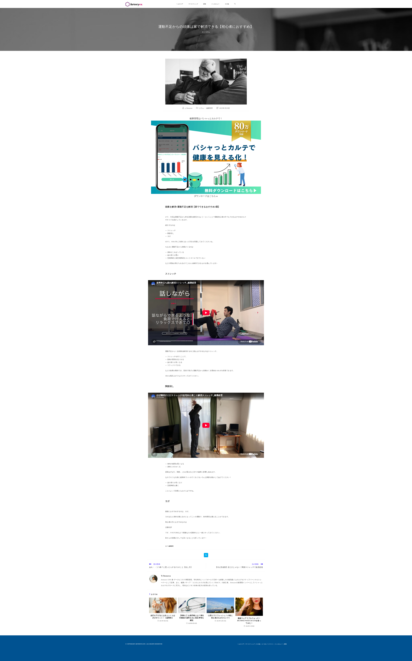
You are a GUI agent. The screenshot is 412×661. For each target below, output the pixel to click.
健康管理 (209, 108)
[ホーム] (202, 32)
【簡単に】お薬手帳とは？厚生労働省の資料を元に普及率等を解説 (191, 618)
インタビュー (279, 644)
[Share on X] (206, 555)
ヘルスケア (241, 644)
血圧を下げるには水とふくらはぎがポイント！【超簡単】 (163, 617)
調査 (285, 644)
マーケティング (250, 644)
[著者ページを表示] (153, 578)
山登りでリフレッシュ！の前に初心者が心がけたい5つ (220, 617)
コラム (208, 32)
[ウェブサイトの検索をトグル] (235, 4)
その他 (258, 644)
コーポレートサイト (267, 644)
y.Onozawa (188, 108)
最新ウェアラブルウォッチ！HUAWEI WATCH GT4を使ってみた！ (249, 620)
